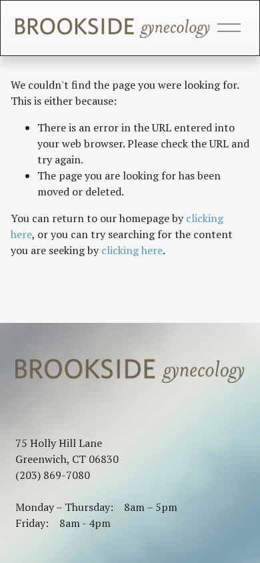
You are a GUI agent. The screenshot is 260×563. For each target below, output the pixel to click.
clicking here (132, 250)
